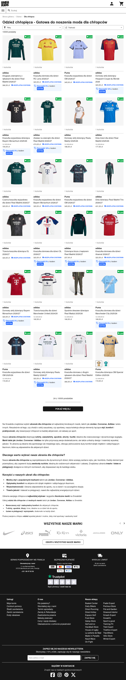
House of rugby (91, 629)
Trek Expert (108, 626)
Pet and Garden (110, 609)
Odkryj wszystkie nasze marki (63, 542)
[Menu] (3, 10)
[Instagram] (59, 675)
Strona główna (8, 16)
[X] (73, 675)
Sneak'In (107, 618)
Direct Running (91, 609)
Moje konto (11, 603)
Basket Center (91, 603)
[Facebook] (52, 675)
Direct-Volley (90, 612)
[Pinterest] (66, 675)
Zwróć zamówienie (100, 565)
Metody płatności (45, 618)
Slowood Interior (110, 612)
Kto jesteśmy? (44, 603)
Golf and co (90, 623)
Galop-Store (90, 621)
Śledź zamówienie (15, 609)
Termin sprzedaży (45, 609)
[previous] (120, 524)
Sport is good (109, 621)
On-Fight (89, 641)
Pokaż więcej (63, 408)
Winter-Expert (109, 638)
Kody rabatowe (13, 615)
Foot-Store (89, 618)
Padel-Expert (109, 603)
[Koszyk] (121, 3)
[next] (124, 524)
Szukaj (14, 10)
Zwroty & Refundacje (47, 612)
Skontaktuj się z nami (27, 563)
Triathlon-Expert (110, 629)
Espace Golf (90, 615)
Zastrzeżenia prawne (47, 615)
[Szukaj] (9, 10)
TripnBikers (108, 632)
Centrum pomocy (14, 606)
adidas (5, 72)
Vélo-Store (107, 635)
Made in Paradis (92, 635)
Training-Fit (108, 623)
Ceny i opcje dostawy (47, 621)
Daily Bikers (90, 606)
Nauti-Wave (90, 638)
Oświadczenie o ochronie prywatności (54, 623)
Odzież (19, 16)
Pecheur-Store (109, 606)
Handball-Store (91, 626)
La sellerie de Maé (93, 632)
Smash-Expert (109, 615)
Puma (67, 72)
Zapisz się (90, 657)
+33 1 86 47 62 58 (28, 571)
